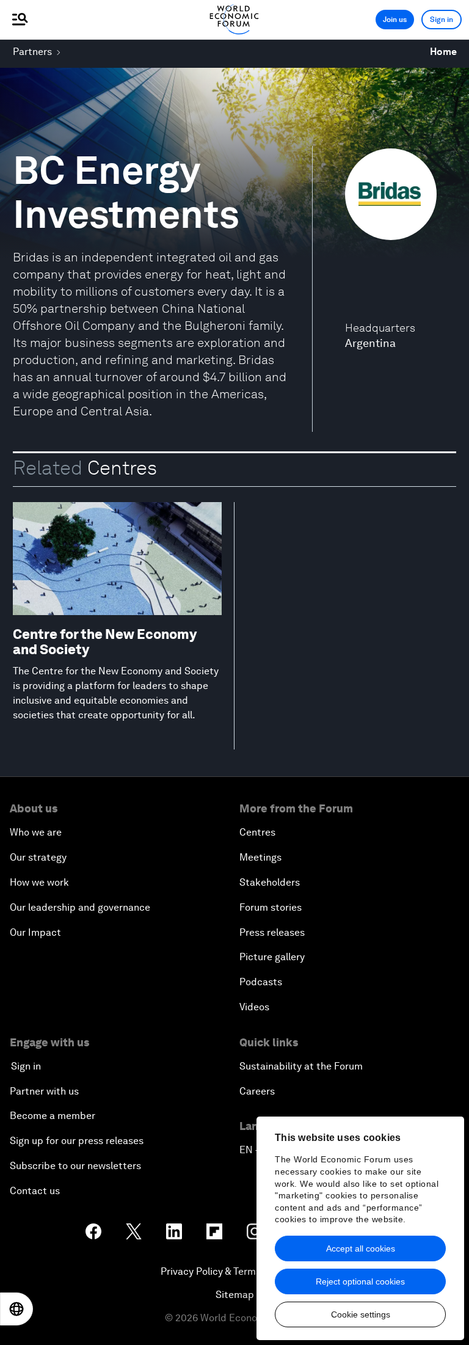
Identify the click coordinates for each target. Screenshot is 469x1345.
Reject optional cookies (360, 1281)
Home (443, 51)
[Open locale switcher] (16, 1309)
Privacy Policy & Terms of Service (234, 1271)
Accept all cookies (360, 1248)
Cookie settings (360, 1314)
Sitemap (235, 1294)
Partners (32, 51)
